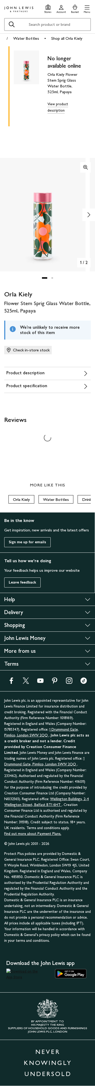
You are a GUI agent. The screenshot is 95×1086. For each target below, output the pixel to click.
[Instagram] (69, 682)
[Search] (11, 24)
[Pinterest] (54, 682)
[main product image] (31, 85)
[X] (26, 682)
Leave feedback (22, 582)
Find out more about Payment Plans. (32, 833)
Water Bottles (26, 38)
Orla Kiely (21, 499)
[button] (87, 8)
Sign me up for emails (27, 542)
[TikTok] (83, 682)
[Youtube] (40, 682)
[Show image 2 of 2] (88, 214)
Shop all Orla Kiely (66, 38)
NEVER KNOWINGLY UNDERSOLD (48, 1063)
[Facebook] (11, 682)
